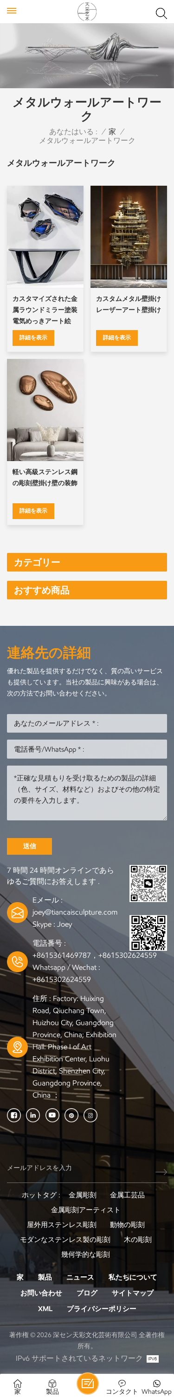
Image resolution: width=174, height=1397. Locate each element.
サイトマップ (133, 1293)
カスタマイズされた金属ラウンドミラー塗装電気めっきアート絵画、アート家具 (45, 311)
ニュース (80, 1277)
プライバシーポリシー (101, 1309)
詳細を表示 (33, 337)
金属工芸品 (127, 1195)
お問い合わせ (41, 1293)
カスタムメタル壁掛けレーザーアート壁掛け (128, 304)
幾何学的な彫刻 (85, 1254)
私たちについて (133, 1277)
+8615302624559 (61, 979)
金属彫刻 (83, 1195)
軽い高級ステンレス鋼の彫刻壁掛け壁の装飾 (45, 477)
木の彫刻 (138, 1239)
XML (45, 1309)
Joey (64, 924)
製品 (45, 1277)
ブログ (87, 1293)
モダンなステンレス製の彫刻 (65, 1239)
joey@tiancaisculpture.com (74, 912)
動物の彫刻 (127, 1225)
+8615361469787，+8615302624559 (94, 955)
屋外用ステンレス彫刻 (62, 1225)
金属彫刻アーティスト (86, 1210)
